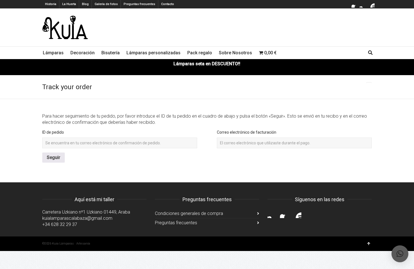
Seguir (53, 157)
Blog (85, 4)
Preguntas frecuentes (139, 4)
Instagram (363, 4)
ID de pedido (53, 132)
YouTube (371, 4)
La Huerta (69, 4)
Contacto (167, 4)
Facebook (354, 4)
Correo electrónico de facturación (246, 132)
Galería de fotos (106, 4)
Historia (50, 4)
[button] (399, 253)
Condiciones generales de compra (189, 213)
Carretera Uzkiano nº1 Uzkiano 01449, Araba (86, 212)
